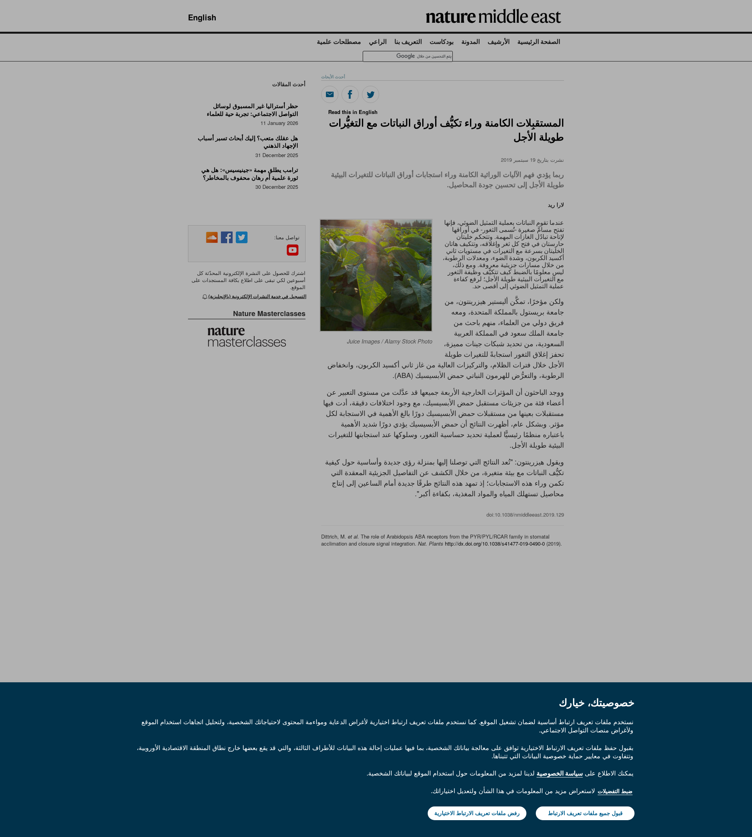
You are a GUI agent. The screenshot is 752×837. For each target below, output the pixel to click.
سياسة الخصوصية (560, 773)
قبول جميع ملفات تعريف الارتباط (585, 813)
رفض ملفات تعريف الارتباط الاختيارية (477, 813)
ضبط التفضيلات (615, 791)
